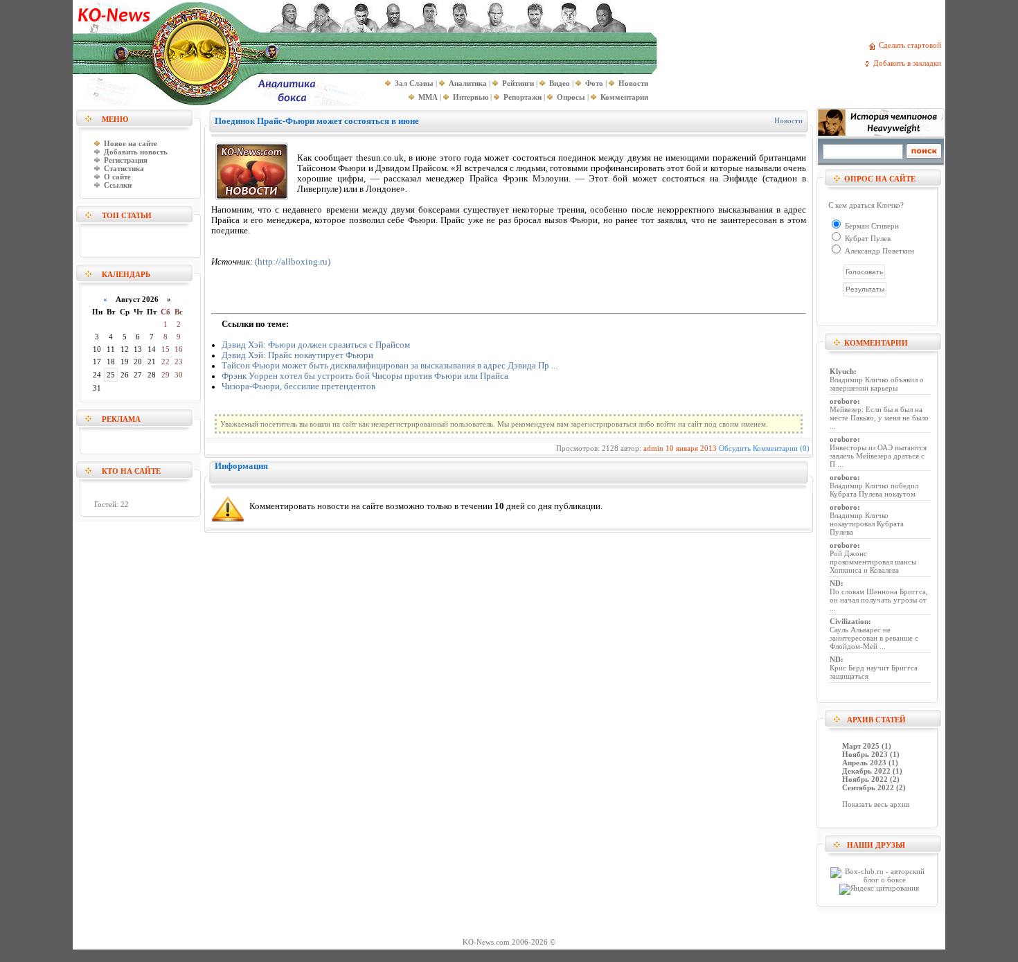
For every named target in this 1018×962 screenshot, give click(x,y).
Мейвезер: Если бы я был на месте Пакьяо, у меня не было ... (879, 417)
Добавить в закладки (909, 63)
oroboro (843, 401)
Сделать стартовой (912, 45)
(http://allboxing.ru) (292, 262)
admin (653, 448)
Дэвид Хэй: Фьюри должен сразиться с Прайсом (316, 345)
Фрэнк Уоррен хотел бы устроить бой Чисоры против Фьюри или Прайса (365, 376)
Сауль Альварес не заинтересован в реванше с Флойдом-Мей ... (874, 637)
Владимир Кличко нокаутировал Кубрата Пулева (867, 523)
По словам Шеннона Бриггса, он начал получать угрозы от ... (879, 599)
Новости (788, 120)
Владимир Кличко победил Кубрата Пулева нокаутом (874, 489)
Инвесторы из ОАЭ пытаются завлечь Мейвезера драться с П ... (878, 455)
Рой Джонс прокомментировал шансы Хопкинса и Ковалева (873, 561)
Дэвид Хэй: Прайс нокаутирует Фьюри (297, 355)
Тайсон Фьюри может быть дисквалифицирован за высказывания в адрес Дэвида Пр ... (389, 366)
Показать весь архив (875, 804)
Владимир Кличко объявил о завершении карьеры (877, 383)
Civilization (849, 621)
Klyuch (842, 371)
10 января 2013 (691, 448)
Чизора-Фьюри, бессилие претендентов (298, 386)
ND (835, 583)
